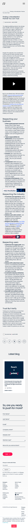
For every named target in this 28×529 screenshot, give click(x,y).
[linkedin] (19, 341)
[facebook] (9, 341)
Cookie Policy (5, 522)
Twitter (4, 498)
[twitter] (14, 341)
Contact (17, 486)
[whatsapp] (4, 341)
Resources (5, 489)
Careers (16, 485)
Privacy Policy (23, 508)
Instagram (5, 497)
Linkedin (4, 494)
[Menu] (23, 3)
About (16, 484)
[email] (24, 341)
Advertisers (5, 486)
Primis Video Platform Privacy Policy (23, 515)
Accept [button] (14, 526)
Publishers (5, 485)
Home (4, 11)
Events (16, 488)
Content (4, 488)
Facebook (5, 496)
